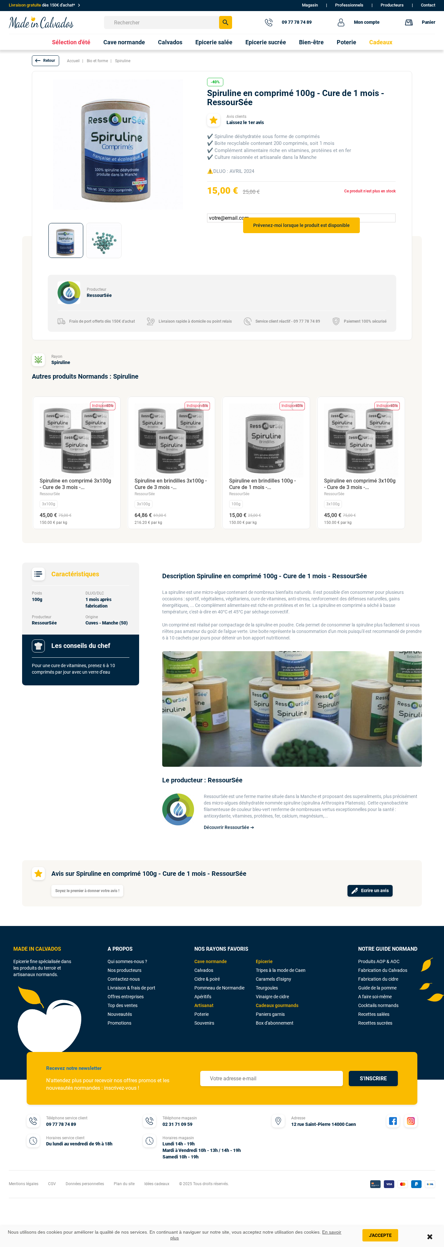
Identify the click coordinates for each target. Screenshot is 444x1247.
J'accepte (380, 1235)
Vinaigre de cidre (272, 996)
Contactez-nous (124, 979)
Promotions (119, 1023)
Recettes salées (373, 1014)
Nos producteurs (124, 970)
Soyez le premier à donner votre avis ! (87, 891)
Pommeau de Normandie (219, 987)
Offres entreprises (126, 996)
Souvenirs (204, 1023)
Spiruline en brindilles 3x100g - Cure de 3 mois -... (171, 484)
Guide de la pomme (377, 987)
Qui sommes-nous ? (127, 961)
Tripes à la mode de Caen (281, 970)
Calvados (203, 970)
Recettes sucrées (375, 1023)
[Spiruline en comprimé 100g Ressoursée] (65, 240)
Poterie (201, 1014)
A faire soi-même (375, 996)
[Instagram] (410, 1121)
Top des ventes (122, 1005)
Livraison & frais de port (131, 987)
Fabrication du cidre (378, 979)
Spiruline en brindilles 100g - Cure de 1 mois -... (262, 484)
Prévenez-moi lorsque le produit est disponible (301, 225)
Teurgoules (267, 987)
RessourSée (50, 494)
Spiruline (60, 362)
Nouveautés (120, 1014)
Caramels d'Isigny (273, 979)
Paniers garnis (270, 1014)
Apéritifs (202, 996)
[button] (45, 60)
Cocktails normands (378, 1005)
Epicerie (264, 961)
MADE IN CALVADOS (37, 949)
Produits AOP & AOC (378, 961)
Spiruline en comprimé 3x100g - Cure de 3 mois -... (75, 484)
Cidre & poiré (207, 979)
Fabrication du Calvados (382, 970)
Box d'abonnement (275, 1023)
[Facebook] (392, 1121)
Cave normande (210, 961)
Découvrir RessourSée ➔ (229, 827)
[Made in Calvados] (41, 22)
